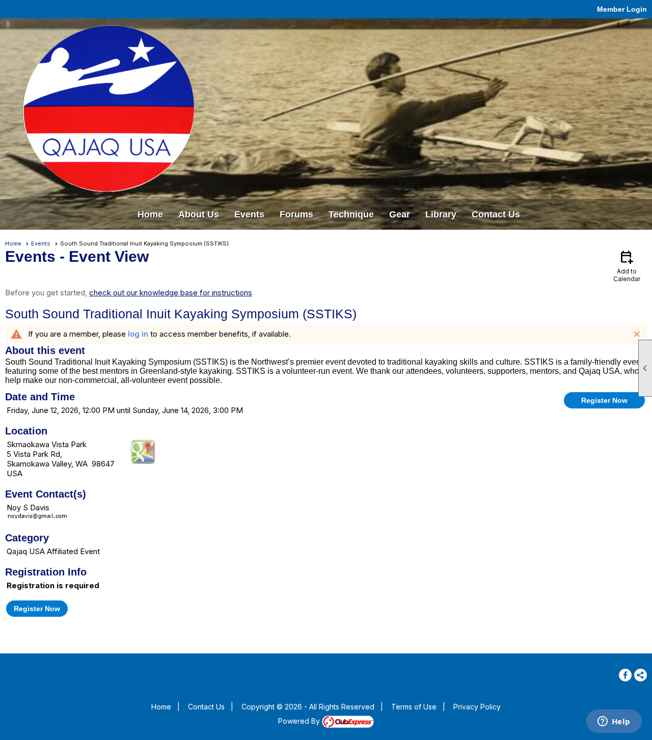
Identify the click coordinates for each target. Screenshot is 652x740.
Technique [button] (351, 214)
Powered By (300, 721)
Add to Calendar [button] (626, 266)
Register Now (604, 400)
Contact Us (496, 214)
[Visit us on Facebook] (625, 675)
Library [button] (440, 214)
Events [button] (249, 214)
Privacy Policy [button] (477, 706)
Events (40, 243)
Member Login (622, 9)
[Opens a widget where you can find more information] (614, 722)
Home (150, 214)
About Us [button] (198, 214)
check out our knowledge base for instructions (170, 292)
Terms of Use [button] (414, 706)
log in (138, 334)
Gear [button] (399, 214)
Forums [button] (296, 214)
